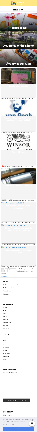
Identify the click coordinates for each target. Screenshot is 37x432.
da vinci (5, 319)
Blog (4, 310)
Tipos (5, 350)
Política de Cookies (9, 288)
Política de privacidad (10, 285)
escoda (5, 325)
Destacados (7, 322)
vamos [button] (18, 429)
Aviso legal (7, 291)
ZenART (5, 359)
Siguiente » (12, 270)
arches (5, 307)
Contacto (6, 294)
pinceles (6, 347)
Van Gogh (6, 356)
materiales (6, 335)
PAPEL (5, 341)
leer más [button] (12, 424)
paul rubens (7, 344)
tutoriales (6, 353)
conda (5, 316)
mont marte (7, 338)
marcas (5, 332)
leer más (4, 276)
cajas (5, 313)
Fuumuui (6, 329)
